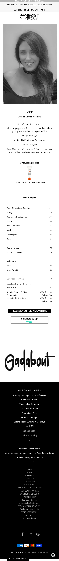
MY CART (38, 9)
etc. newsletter (29, 518)
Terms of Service (29, 500)
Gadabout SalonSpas (38, 552)
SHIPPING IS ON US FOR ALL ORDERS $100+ (29, 4)
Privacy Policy (29, 497)
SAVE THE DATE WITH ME (29, 116)
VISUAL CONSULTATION (29, 506)
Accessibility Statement (29, 503)
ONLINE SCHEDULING (29, 493)
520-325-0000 (29, 431)
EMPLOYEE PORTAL (29, 490)
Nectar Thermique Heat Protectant (29, 182)
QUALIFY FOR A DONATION (29, 487)
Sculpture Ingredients (29, 509)
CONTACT (29, 478)
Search (29, 469)
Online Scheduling (29, 435)
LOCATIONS (29, 481)
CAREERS (29, 475)
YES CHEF (29, 515)
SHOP (29, 472)
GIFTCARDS (29, 484)
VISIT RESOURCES (29, 512)
